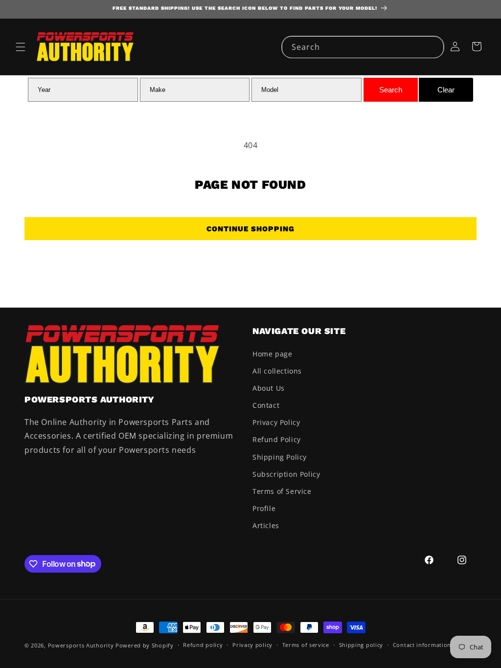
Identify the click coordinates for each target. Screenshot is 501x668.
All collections (277, 371)
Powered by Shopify (144, 645)
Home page (272, 353)
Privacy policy (252, 644)
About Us (268, 388)
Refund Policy (276, 439)
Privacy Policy (276, 422)
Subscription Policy (286, 474)
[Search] (433, 47)
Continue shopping (250, 228)
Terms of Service (282, 491)
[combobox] (363, 47)
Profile (263, 508)
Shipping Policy (279, 457)
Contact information (422, 644)
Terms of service (305, 644)
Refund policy (203, 644)
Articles (265, 525)
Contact (265, 405)
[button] (20, 47)
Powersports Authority (81, 645)
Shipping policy (361, 644)
